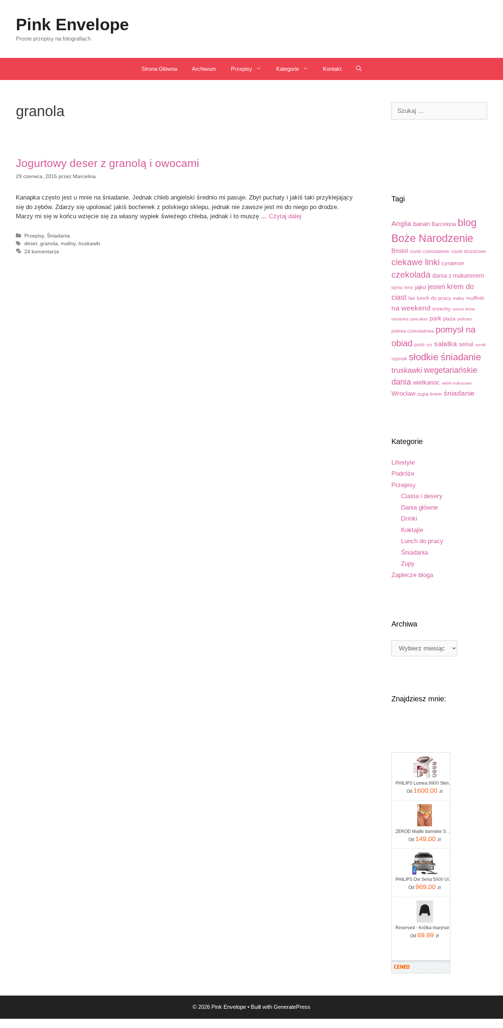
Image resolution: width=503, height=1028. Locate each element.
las (411, 298)
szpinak (399, 358)
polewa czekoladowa (412, 331)
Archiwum (204, 69)
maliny (68, 243)
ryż (429, 345)
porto (419, 344)
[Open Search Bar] (359, 69)
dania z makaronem (458, 275)
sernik (480, 345)
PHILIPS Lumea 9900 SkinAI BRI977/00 (424, 783)
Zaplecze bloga (412, 575)
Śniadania (58, 236)
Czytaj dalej (285, 216)
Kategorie (287, 69)
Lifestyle (403, 462)
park (435, 318)
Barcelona (444, 224)
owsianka (399, 319)
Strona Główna (159, 69)
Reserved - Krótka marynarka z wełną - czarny (424, 927)
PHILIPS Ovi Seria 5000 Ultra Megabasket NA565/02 (424, 879)
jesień (436, 287)
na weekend (410, 308)
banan (421, 224)
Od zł (425, 790)
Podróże (402, 473)
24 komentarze (41, 251)
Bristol (399, 250)
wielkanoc (426, 382)
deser (30, 243)
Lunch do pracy (422, 541)
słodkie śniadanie (445, 356)
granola (49, 243)
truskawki (89, 243)
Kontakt (332, 69)
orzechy (441, 309)
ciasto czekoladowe (429, 251)
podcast (464, 319)
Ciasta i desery (422, 496)
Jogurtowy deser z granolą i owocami (107, 163)
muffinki (475, 298)
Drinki (409, 518)
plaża (449, 319)
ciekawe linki (415, 262)
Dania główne (419, 507)
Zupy (408, 563)
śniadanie (459, 393)
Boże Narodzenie (432, 238)
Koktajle (412, 530)
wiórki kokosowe (457, 383)
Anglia (401, 224)
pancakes (419, 319)
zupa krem (429, 394)
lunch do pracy (434, 298)
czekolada (410, 274)
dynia (396, 287)
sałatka (445, 344)
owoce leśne (464, 309)
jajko (420, 287)
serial (466, 344)
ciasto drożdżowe (468, 251)
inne (408, 287)
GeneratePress (292, 1007)
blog (467, 222)
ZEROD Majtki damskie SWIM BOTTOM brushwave (424, 831)
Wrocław (403, 393)
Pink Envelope (72, 24)
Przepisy (241, 69)
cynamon (453, 263)
